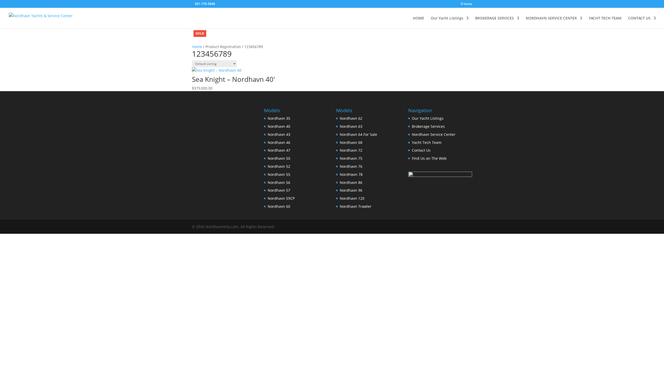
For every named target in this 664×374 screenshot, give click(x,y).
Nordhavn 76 (351, 166)
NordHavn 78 (351, 174)
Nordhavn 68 (351, 142)
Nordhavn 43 (279, 134)
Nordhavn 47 (279, 150)
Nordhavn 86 (351, 182)
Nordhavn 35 (279, 118)
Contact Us (421, 150)
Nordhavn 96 (351, 190)
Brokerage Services (428, 126)
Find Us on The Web (429, 158)
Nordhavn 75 (351, 158)
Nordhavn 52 (279, 166)
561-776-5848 (205, 4)
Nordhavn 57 (279, 190)
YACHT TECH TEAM (605, 18)
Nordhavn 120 (352, 198)
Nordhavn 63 (351, 126)
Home (197, 46)
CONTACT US (639, 18)
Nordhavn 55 (279, 174)
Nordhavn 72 (351, 150)
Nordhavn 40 (279, 126)
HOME (418, 18)
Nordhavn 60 (279, 206)
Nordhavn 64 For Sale (358, 134)
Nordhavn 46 (279, 142)
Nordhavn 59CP (281, 198)
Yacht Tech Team (426, 142)
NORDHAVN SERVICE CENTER (551, 18)
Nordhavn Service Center (433, 134)
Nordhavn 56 (279, 182)
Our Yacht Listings (447, 18)
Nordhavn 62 (351, 118)
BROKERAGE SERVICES (494, 18)
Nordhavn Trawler (355, 206)
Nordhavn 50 (279, 158)
